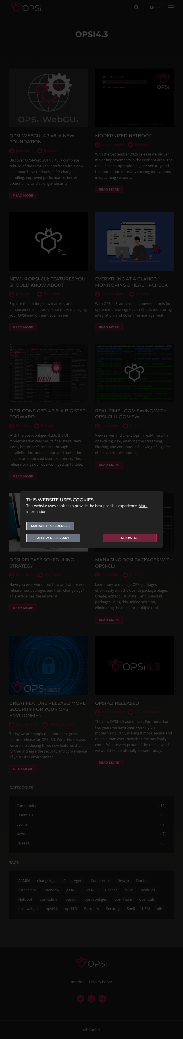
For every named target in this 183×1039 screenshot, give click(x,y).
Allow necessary (53, 538)
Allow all (130, 538)
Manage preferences (50, 526)
